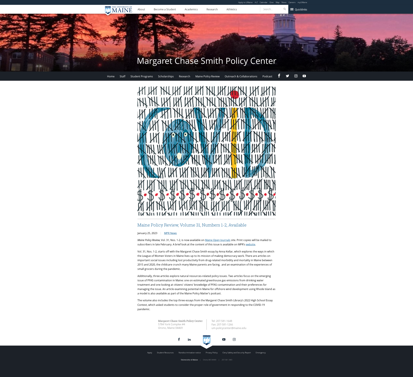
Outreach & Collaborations (241, 76)
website (250, 244)
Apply (149, 352)
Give (272, 2)
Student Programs (142, 76)
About (141, 9)
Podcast (267, 76)
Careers (292, 2)
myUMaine (302, 2)
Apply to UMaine (245, 2)
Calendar (263, 2)
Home (111, 76)
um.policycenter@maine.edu (229, 328)
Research (212, 9)
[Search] (284, 9)
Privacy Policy (212, 352)
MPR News (170, 233)
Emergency (261, 352)
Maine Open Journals (217, 240)
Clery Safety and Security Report (236, 352)
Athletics (232, 9)
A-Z (256, 2)
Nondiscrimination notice (190, 352)
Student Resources (165, 352)
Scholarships (166, 76)
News (284, 2)
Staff (122, 76)
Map (277, 2)
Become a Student (165, 9)
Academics (191, 9)
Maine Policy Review (207, 76)
